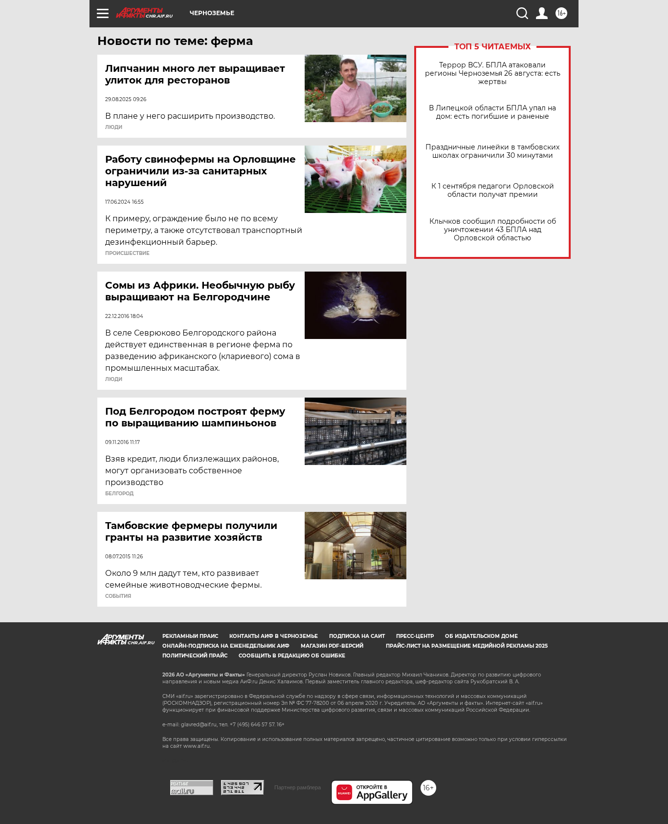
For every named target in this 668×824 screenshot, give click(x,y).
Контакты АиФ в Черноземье (273, 636)
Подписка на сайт (357, 636)
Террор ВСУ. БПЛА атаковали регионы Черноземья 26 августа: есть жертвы (492, 73)
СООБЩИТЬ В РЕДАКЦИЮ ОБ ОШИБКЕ (292, 656)
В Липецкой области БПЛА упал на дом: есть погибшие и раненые (492, 112)
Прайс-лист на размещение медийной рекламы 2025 (467, 646)
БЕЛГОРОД (119, 493)
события (118, 596)
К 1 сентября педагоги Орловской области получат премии (492, 190)
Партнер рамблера (297, 787)
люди (113, 127)
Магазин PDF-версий (332, 646)
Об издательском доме (481, 636)
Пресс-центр (415, 636)
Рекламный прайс (190, 636)
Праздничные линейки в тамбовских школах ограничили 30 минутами (492, 151)
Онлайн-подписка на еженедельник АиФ (225, 646)
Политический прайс (194, 656)
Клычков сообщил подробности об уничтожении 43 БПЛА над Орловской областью (492, 229)
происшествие (127, 253)
